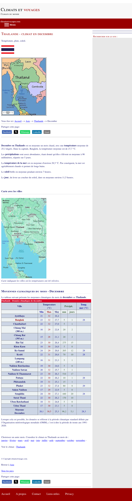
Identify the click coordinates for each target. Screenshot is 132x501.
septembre (60, 440)
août (51, 440)
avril (26, 440)
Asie (28, 121)
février (13, 440)
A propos (21, 494)
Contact (36, 494)
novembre (80, 440)
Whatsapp (25, 132)
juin (38, 440)
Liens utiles (53, 494)
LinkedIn (37, 132)
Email (47, 132)
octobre (70, 440)
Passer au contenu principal (13, 1)
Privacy (69, 494)
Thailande (38, 121)
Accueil (18, 121)
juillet (44, 440)
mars (20, 440)
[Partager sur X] (16, 132)
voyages (20, 9)
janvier (4, 440)
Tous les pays (7, 470)
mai (32, 440)
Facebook (7, 132)
